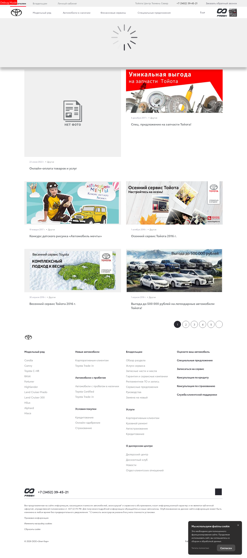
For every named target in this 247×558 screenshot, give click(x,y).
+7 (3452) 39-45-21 (187, 3)
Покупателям (18, 3)
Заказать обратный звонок (221, 3)
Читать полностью (200, 547)
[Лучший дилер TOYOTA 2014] (233, 13)
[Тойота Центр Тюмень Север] (222, 13)
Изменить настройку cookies (38, 523)
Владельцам (40, 3)
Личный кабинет (67, 3)
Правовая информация (36, 517)
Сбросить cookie (32, 529)
